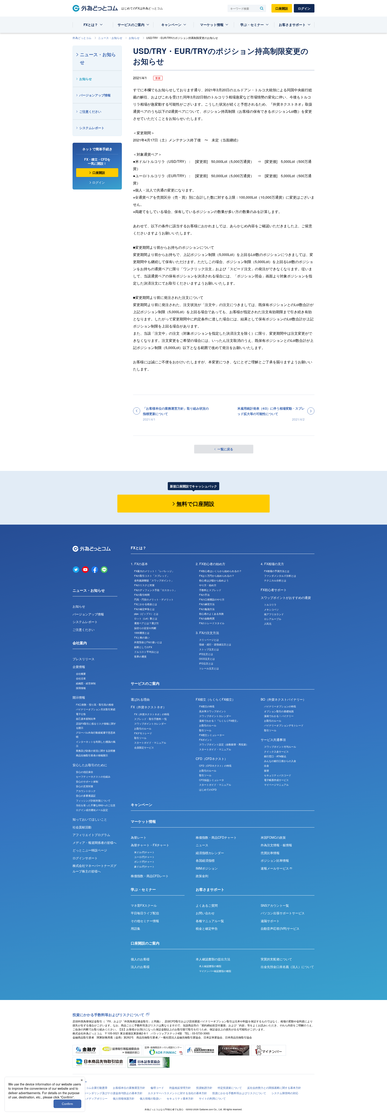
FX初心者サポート (274, 589)
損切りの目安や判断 (145, 628)
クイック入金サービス (276, 751)
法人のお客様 (140, 966)
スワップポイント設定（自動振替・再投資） (223, 744)
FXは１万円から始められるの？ (216, 575)
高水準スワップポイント (212, 711)
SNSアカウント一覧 (275, 905)
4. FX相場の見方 (272, 564)
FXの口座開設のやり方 (211, 599)
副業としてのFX (143, 647)
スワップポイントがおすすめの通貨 (286, 597)
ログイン (304, 8)
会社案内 (80, 642)
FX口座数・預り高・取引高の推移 (95, 704)
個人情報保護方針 (123, 1098)
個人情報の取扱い (150, 1098)
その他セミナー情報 (145, 921)
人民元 (267, 623)
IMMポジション (207, 868)
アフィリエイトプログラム (91, 834)
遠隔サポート (270, 921)
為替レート (138, 837)
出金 (266, 765)
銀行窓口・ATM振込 (275, 756)
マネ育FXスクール (144, 905)
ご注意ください (90, 111)
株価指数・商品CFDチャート (216, 837)
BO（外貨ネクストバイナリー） (283, 699)
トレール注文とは (209, 668)
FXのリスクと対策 (144, 585)
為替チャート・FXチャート (150, 845)
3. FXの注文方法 (207, 632)
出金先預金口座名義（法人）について (287, 966)
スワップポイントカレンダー (150, 723)
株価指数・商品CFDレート (150, 876)
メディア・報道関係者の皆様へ (94, 842)
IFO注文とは (206, 663)
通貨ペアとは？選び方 (146, 623)
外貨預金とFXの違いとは (148, 642)
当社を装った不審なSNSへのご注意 (95, 805)
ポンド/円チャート (144, 861)
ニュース (202, 845)
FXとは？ (91, 24)
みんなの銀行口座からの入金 (280, 761)
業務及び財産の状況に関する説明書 (95, 750)
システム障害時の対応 (284, 1093)
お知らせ (134, 38)
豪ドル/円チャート (144, 866)
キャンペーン (171, 24)
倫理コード (157, 1087)
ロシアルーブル (272, 619)
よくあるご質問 (207, 905)
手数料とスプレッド (210, 590)
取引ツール (140, 738)
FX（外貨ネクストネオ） (148, 707)
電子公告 (81, 714)
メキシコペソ (271, 609)
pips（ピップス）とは (146, 613)
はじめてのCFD (208, 789)
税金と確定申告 (207, 928)
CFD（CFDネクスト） (212, 758)
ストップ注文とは (209, 649)
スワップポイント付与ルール (280, 746)
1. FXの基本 (139, 564)
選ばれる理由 (140, 699)
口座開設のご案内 (145, 943)
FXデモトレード (143, 733)
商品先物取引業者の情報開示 (92, 755)
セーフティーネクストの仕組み (93, 776)
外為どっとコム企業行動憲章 (90, 1087)
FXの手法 (204, 594)
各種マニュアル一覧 (210, 921)
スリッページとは (209, 639)
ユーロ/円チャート (144, 857)
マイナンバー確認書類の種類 (215, 971)
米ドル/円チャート (144, 852)
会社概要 (81, 673)
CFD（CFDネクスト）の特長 (215, 765)
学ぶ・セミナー (252, 24)
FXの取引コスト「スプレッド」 (151, 575)
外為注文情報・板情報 (276, 845)
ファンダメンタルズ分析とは (280, 575)
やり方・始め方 (207, 585)
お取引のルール (142, 728)
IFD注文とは (206, 654)
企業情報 (79, 666)
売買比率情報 (270, 853)
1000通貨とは (141, 632)
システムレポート (91, 128)
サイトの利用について (212, 1098)
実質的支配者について (276, 959)
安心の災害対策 (84, 786)
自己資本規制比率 (86, 718)
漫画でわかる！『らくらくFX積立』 (219, 720)
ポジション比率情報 (275, 860)
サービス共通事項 (273, 739)
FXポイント (205, 739)
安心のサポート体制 (87, 781)
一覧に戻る (225, 449)
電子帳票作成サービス (276, 780)
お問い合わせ (205, 913)
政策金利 (202, 876)
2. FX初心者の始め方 (210, 564)
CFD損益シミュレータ (211, 780)
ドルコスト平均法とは (146, 651)
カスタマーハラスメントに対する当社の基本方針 (177, 1093)
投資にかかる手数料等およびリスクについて (108, 1014)
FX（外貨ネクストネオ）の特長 (151, 714)
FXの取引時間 (142, 594)
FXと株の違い (142, 637)
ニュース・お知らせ (110, 38)
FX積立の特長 (207, 706)
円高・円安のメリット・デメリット (154, 599)
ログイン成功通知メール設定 (92, 810)
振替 (266, 770)
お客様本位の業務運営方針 (129, 1087)
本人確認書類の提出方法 (213, 959)
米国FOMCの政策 (273, 837)
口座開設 (281, 8)
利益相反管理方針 (180, 1087)
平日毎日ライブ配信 (145, 913)
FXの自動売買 (207, 618)
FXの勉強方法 (207, 609)
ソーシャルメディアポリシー (90, 1098)
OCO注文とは (207, 658)
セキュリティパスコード (277, 775)
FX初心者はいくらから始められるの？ (220, 571)
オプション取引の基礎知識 (279, 711)
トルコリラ (270, 604)
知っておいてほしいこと (90, 819)
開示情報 (79, 697)
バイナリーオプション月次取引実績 (95, 709)
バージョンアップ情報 (95, 95)
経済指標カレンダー (210, 853)
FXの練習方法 (207, 604)
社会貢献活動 (82, 827)
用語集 (135, 928)
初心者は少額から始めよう (214, 580)
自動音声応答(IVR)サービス (280, 928)
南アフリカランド (274, 614)
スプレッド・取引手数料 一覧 (150, 719)
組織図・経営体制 (86, 683)
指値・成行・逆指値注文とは (215, 644)
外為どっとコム (82, 38)
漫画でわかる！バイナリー (279, 716)
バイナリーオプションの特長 (280, 706)
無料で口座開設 (195, 503)
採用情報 (81, 688)
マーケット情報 (212, 24)
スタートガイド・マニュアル (150, 742)
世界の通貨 (140, 656)
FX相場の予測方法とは (276, 571)
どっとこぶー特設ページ (90, 850)
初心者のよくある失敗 (211, 613)
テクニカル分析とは (275, 580)
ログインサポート (85, 858)
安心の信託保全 (84, 772)
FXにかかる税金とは (145, 604)
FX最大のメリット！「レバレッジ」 (154, 571)
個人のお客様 (140, 959)
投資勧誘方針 (204, 1087)
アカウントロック (86, 791)
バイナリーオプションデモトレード (283, 725)
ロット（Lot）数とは (145, 618)
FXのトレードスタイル (211, 623)
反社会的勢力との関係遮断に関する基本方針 (274, 1087)
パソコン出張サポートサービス (283, 913)
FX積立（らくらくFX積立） (215, 699)
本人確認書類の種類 (210, 966)
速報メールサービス (275, 868)
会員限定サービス (144, 747)
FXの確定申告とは (144, 609)
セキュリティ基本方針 (180, 1098)
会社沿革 (81, 678)
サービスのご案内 (131, 24)
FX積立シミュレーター (211, 735)
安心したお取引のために (90, 765)
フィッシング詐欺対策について (93, 800)
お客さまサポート (292, 24)
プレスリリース (84, 659)
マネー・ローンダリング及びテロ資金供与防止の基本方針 (107, 1093)
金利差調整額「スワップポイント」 (154, 580)
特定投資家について (230, 1087)
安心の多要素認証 (86, 795)
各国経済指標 (205, 860)
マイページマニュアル (276, 784)
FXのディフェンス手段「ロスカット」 (155, 590)
